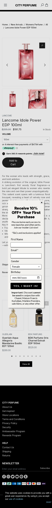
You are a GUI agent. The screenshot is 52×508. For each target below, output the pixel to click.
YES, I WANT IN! (26, 285)
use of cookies (16, 499)
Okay (48, 502)
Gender (15, 261)
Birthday (16, 272)
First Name (17, 239)
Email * (14, 250)
